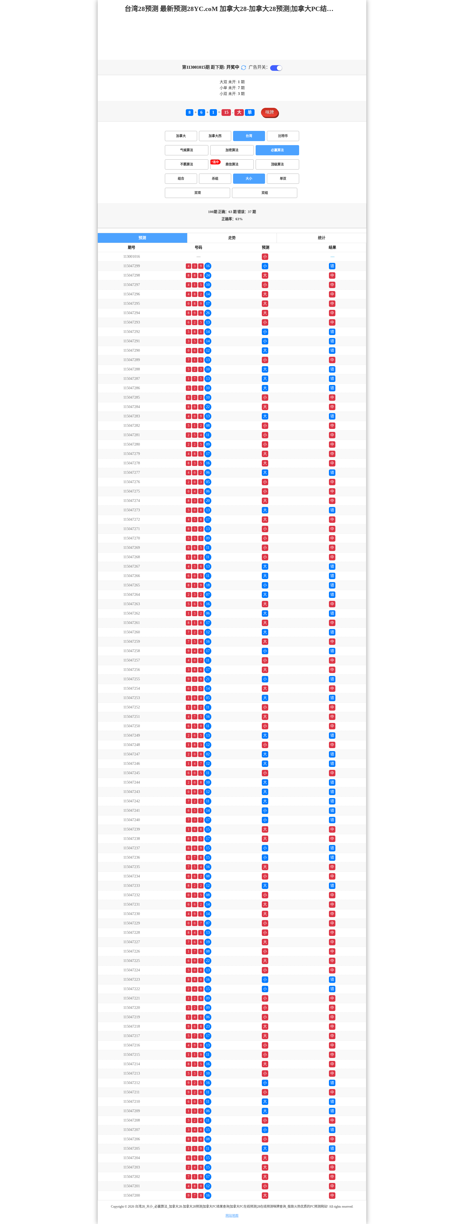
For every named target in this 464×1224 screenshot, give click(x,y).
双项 (197, 193)
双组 (265, 193)
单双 (283, 179)
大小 (249, 179)
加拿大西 (215, 136)
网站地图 (232, 1216)
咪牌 (269, 112)
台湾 (249, 136)
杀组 (215, 179)
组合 (181, 179)
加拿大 (181, 136)
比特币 (283, 136)
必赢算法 (277, 150)
